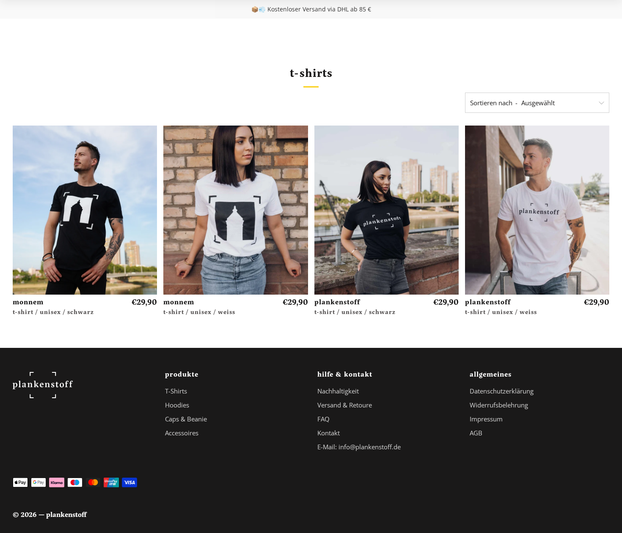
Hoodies (177, 405)
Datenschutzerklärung (502, 391)
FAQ (323, 419)
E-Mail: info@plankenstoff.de (359, 447)
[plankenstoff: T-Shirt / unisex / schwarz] (386, 210)
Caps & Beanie (186, 419)
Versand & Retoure (344, 405)
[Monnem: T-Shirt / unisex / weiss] (235, 210)
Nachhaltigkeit (338, 391)
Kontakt (328, 433)
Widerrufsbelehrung (499, 405)
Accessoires (181, 433)
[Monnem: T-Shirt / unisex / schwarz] (85, 210)
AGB (476, 433)
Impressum (486, 419)
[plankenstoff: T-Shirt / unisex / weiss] (537, 210)
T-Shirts (176, 391)
